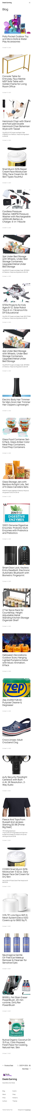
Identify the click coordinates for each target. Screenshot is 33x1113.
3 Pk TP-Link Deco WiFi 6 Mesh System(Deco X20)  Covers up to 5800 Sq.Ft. (15, 918)
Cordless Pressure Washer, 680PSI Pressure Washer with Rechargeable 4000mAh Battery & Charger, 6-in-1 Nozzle (16, 216)
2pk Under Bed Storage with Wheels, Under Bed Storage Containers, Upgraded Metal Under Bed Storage (14, 261)
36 (27, 1065)
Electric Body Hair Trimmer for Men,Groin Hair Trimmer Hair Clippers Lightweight (16, 402)
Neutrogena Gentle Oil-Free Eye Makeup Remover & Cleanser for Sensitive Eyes (14, 959)
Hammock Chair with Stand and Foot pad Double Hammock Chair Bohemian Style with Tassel (16, 125)
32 (20, 1065)
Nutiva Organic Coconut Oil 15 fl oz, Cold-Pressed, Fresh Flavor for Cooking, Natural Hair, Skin (16, 1044)
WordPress (28, 1110)
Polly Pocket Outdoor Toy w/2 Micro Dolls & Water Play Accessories (15, 39)
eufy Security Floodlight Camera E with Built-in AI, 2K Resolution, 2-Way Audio (14, 781)
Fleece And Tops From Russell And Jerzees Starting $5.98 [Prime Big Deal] (13, 823)
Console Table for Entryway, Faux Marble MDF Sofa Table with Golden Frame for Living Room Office (14, 81)
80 (30, 1065)
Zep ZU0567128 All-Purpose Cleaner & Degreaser (12, 702)
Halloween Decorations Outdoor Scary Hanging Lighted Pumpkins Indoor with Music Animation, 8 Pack (15, 660)
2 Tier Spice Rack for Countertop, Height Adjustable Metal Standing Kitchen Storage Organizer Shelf (15, 615)
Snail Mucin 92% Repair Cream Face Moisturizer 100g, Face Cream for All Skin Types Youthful (14, 173)
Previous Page (7, 1065)
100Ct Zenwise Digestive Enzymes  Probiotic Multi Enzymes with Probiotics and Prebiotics (15, 529)
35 (25, 1065)
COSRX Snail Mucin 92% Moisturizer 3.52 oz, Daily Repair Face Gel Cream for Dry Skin (15, 873)
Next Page (26, 1069)
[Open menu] (30, 3)
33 (22, 1065)
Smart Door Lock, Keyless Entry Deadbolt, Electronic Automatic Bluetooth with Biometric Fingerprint (16, 571)
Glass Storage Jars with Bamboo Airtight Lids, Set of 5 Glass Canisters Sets (15, 484)
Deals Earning (7, 3)
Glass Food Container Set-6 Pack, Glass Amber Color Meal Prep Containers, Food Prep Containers (16, 443)
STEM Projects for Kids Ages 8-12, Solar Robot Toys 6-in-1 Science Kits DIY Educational (14, 309)
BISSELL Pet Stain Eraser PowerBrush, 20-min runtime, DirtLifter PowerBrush (14, 1001)
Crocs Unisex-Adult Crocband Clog (12, 741)
